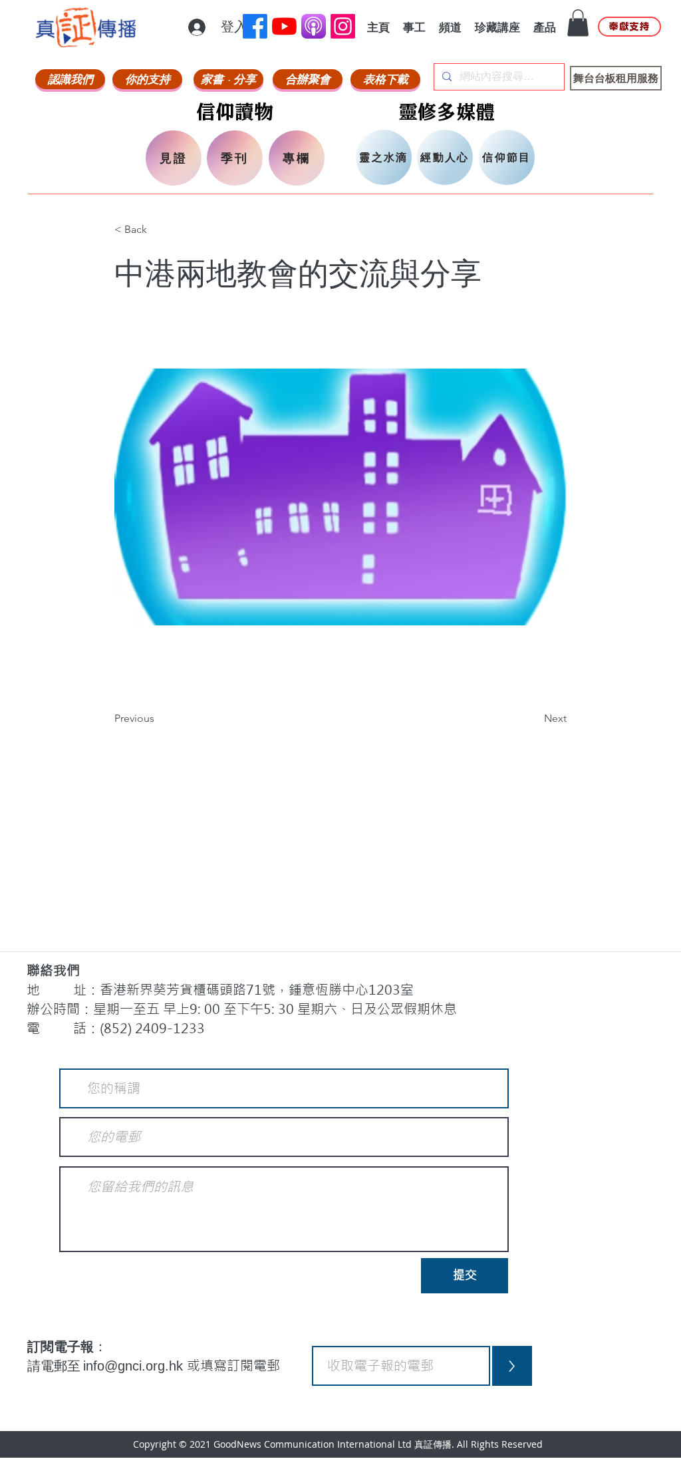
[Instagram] (343, 26)
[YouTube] (284, 26)
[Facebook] (255, 26)
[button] (578, 23)
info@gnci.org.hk (135, 1366)
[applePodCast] (313, 26)
